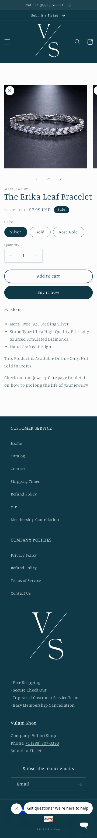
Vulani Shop (52, 829)
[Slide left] (36, 179)
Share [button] (16, 309)
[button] (7, 42)
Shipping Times (25, 481)
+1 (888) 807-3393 (42, 743)
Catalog (18, 456)
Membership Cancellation (35, 519)
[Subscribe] (80, 784)
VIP (14, 506)
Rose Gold (68, 232)
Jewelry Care (45, 377)
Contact (18, 468)
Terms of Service (26, 580)
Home (16, 443)
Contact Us (21, 593)
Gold (40, 232)
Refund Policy (24, 494)
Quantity (11, 245)
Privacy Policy (24, 555)
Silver (15, 232)
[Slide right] (61, 179)
